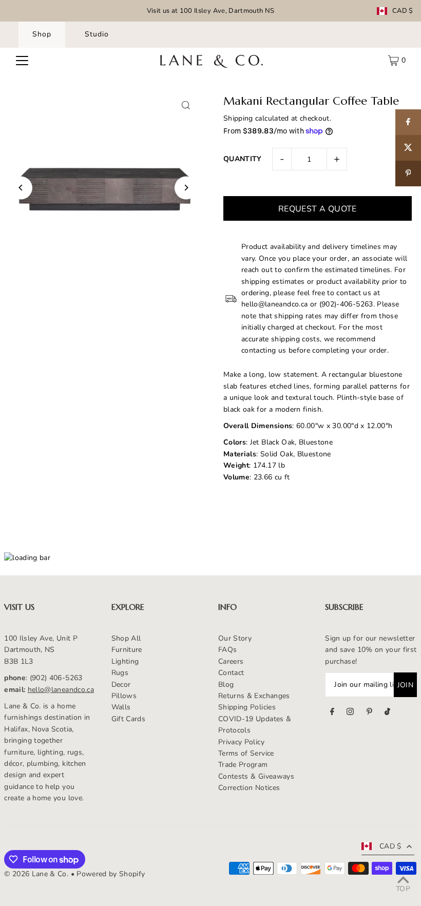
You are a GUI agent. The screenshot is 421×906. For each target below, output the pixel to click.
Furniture (126, 649)
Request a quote (317, 209)
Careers (230, 661)
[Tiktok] (387, 713)
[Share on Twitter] (408, 148)
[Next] (186, 187)
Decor (121, 684)
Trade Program (243, 764)
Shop (41, 34)
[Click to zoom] (186, 105)
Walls (121, 707)
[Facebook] (332, 713)
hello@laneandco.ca (61, 690)
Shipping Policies (247, 707)
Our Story (235, 638)
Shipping (238, 118)
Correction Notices (249, 788)
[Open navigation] (22, 60)
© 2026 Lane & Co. (36, 874)
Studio (97, 34)
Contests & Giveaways (256, 776)
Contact (231, 673)
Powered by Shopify (110, 874)
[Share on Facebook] (408, 122)
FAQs (227, 649)
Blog (226, 684)
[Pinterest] (369, 713)
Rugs (119, 673)
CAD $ (402, 11)
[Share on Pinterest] (408, 173)
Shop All (126, 638)
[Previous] (20, 187)
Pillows (124, 696)
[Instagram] (350, 713)
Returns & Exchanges (254, 696)
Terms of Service (246, 753)
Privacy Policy (241, 742)
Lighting (125, 661)
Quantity (242, 159)
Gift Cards (128, 719)
